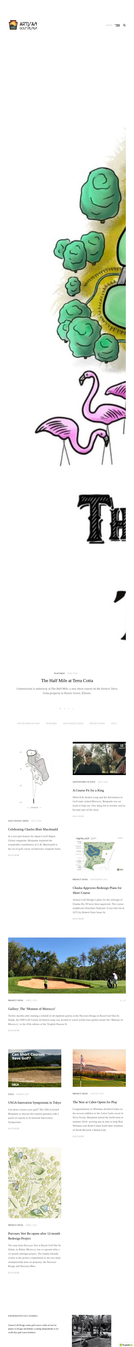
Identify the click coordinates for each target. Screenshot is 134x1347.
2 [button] (65, 708)
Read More (14, 855)
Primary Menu (117, 25)
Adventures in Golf (28, 723)
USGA (114, 723)
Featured (59, 673)
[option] (67, 370)
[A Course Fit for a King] (99, 758)
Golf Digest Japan (73, 723)
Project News (97, 723)
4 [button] (73, 708)
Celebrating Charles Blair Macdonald (33, 829)
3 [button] (69, 708)
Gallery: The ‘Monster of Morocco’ (32, 1009)
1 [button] (60, 708)
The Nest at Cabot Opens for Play (95, 1102)
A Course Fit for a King (88, 790)
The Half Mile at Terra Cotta (67, 680)
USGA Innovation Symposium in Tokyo (34, 1102)
